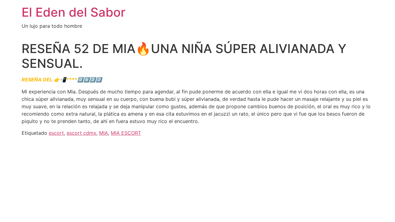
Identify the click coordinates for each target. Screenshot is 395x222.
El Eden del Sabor (73, 12)
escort (56, 133)
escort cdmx (81, 133)
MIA (103, 133)
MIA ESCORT (126, 133)
